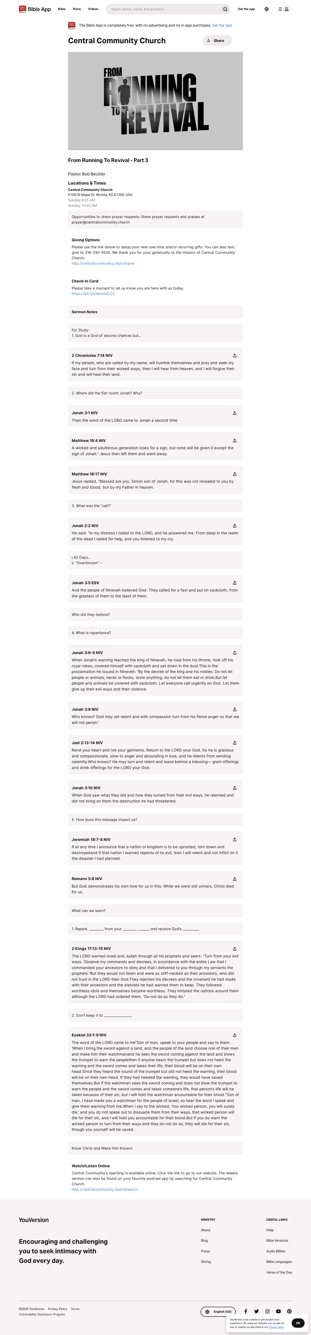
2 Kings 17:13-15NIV (91, 948)
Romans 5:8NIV (87, 878)
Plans (77, 9)
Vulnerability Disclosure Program (42, 1314)
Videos (93, 9)
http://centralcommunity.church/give (103, 263)
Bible (62, 9)
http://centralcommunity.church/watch (105, 1189)
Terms (75, 1309)
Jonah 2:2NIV (85, 525)
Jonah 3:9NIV (85, 709)
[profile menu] (283, 9)
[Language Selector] (266, 9)
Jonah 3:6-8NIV (87, 652)
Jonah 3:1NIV (85, 413)
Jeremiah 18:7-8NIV (91, 839)
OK (298, 1323)
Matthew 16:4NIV (89, 440)
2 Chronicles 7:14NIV (92, 355)
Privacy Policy (57, 1309)
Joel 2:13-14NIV (87, 743)
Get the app (246, 9)
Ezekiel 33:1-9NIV (89, 1035)
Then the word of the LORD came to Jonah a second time (124, 420)
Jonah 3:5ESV (85, 583)
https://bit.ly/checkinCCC (93, 293)
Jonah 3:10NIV (86, 788)
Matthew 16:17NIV (89, 474)
